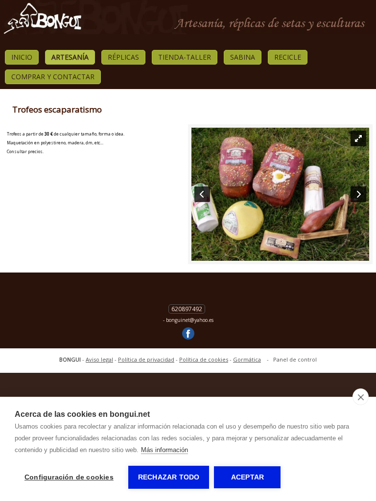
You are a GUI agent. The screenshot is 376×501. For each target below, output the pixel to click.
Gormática (247, 359)
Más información (164, 450)
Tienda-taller (184, 57)
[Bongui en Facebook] (188, 334)
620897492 (186, 309)
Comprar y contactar (52, 76)
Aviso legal (99, 359)
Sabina (242, 57)
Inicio (21, 57)
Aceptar (247, 477)
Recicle (287, 57)
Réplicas (123, 57)
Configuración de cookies (69, 477)
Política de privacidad (146, 359)
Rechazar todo (169, 477)
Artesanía (70, 57)
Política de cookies (203, 359)
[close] (360, 396)
